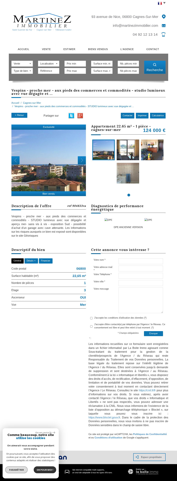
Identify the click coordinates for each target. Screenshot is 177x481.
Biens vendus (98, 49)
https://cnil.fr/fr (147, 390)
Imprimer (142, 115)
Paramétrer (16, 469)
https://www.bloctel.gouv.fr (104, 417)
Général (17, 261)
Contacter (127, 115)
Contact (152, 49)
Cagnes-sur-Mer (32, 102)
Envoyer (153, 333)
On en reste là (43, 432)
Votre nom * (99, 260)
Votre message (101, 288)
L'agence (127, 49)
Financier (45, 261)
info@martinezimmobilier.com (135, 25)
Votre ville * (99, 281)
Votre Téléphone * (102, 274)
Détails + (31, 261)
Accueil (23, 49)
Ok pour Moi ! (45, 469)
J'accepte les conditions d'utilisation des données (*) (120, 317)
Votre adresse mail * (103, 269)
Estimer (69, 49)
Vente (46, 49)
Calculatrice (158, 115)
